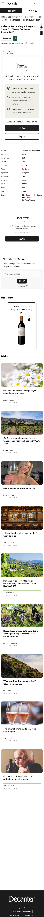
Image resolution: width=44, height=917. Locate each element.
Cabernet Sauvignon (34, 195)
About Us (22, 908)
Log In (22, 136)
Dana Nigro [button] (8, 450)
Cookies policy (15, 915)
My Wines (8, 38)
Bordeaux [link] (32, 17)
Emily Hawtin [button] (8, 495)
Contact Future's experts (22, 911)
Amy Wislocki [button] (8, 543)
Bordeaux (25, 169)
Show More (20, 286)
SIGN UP (22, 281)
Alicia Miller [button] (8, 400)
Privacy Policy (29, 915)
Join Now (22, 128)
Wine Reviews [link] (13, 17)
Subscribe (10, 10)
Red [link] (40, 17)
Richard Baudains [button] (10, 643)
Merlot (28, 198)
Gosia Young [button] (8, 593)
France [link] (23, 17)
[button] (8, 52)
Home (3, 17)
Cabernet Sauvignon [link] (12, 20)
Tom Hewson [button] (8, 738)
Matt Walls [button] (8, 691)
